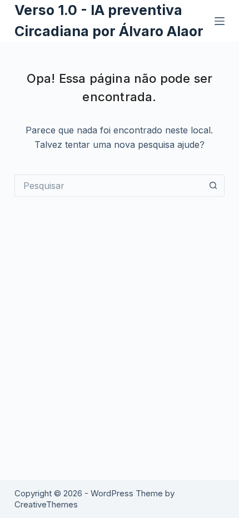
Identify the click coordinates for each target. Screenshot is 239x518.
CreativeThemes (46, 504)
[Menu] (220, 21)
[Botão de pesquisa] (213, 186)
